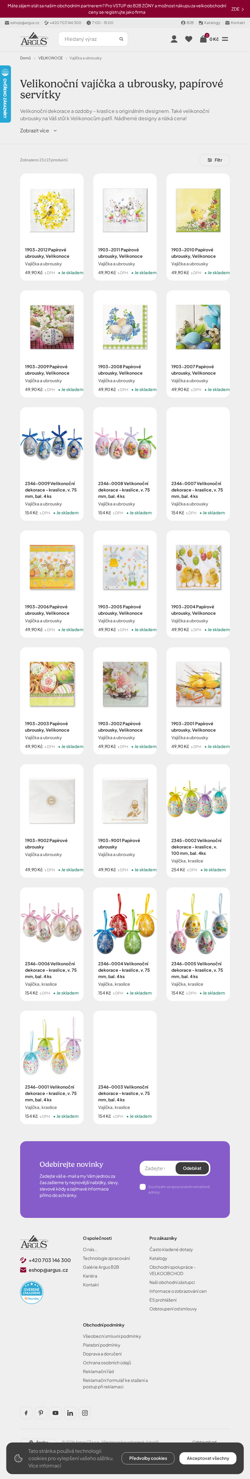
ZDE (235, 9)
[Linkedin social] (70, 1413)
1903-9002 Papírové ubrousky (46, 843)
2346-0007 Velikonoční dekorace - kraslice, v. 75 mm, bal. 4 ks (197, 490)
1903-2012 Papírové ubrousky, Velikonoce (47, 253)
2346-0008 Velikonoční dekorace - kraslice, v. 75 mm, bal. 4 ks (124, 490)
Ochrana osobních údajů (107, 1362)
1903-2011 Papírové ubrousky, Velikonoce (120, 253)
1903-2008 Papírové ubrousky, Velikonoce (120, 370)
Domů (25, 58)
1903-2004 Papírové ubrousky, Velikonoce (193, 610)
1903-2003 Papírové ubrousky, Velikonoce (47, 727)
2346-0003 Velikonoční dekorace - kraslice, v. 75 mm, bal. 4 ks (124, 1093)
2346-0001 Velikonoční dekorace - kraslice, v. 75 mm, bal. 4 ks (51, 1093)
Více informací (44, 1465)
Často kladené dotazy (171, 1249)
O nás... (90, 1249)
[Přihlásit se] (174, 39)
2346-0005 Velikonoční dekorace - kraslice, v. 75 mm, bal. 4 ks (197, 970)
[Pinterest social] (41, 1413)
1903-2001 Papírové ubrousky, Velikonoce (193, 727)
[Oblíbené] (189, 39)
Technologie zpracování (106, 1258)
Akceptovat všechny (208, 1458)
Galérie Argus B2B (101, 1267)
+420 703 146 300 (50, 1260)
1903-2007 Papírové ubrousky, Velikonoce (193, 370)
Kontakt (91, 1284)
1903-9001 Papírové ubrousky (119, 843)
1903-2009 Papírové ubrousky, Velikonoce (47, 370)
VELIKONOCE (50, 58)
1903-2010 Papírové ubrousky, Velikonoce (193, 253)
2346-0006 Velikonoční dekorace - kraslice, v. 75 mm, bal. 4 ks (51, 970)
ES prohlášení (163, 1299)
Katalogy (158, 1258)
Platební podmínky (101, 1345)
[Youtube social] (55, 1413)
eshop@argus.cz (48, 1270)
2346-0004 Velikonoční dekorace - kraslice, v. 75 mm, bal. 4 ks (124, 970)
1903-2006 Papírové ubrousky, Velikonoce (47, 610)
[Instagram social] (85, 1413)
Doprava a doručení (102, 1353)
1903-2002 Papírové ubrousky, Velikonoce (120, 727)
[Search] (121, 39)
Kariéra (90, 1275)
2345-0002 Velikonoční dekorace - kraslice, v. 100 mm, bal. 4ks (196, 846)
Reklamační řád (98, 1371)
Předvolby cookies (148, 1458)
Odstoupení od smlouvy (173, 1308)
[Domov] (34, 1242)
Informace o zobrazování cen (178, 1291)
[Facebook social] (26, 1413)
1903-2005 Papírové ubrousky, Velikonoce (120, 610)
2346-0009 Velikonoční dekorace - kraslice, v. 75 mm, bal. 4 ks (51, 490)
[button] (39, 130)
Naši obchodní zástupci (172, 1282)
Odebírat (192, 1168)
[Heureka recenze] (31, 1292)
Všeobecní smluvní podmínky (112, 1336)
